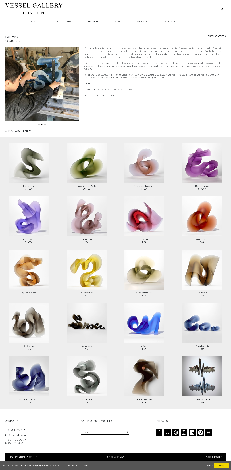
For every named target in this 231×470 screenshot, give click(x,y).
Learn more (83, 466)
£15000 (29, 189)
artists (35, 22)
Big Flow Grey (28, 186)
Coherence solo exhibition (100, 90)
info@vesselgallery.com (15, 435)
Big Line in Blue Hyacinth (29, 400)
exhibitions (93, 22)
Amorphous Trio (202, 346)
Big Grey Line (28, 346)
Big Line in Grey (86, 400)
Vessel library (63, 22)
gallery (10, 22)
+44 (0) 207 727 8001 (15, 430)
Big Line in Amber (29, 293)
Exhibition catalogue (123, 90)
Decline (209, 466)
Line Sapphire (144, 346)
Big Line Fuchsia (202, 186)
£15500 (86, 189)
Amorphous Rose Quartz (144, 186)
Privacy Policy (31, 457)
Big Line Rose (86, 240)
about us (142, 22)
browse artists (217, 37)
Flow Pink (144, 240)
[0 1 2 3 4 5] (42, 86)
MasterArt (218, 457)
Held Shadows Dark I (144, 400)
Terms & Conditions (17, 457)
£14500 (202, 189)
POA (86, 242)
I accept (221, 466)
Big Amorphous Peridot (86, 186)
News (118, 22)
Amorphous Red (202, 240)
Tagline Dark (87, 346)
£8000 (144, 189)
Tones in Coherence (202, 400)
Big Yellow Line (86, 293)
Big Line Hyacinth (29, 240)
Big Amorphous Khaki (144, 293)
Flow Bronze (202, 293)
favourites (170, 22)
